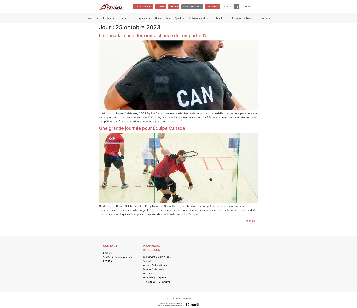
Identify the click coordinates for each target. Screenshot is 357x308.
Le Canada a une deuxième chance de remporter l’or (154, 35)
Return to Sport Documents (156, 282)
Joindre (161, 7)
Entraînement (197, 18)
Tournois (124, 18)
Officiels (218, 18)
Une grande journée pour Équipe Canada (142, 128)
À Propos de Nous (242, 18)
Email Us (107, 252)
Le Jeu (107, 18)
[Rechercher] (236, 6)
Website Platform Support (155, 265)
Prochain (251, 220)
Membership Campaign (154, 277)
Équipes (142, 18)
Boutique (266, 18)
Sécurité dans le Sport (168, 18)
